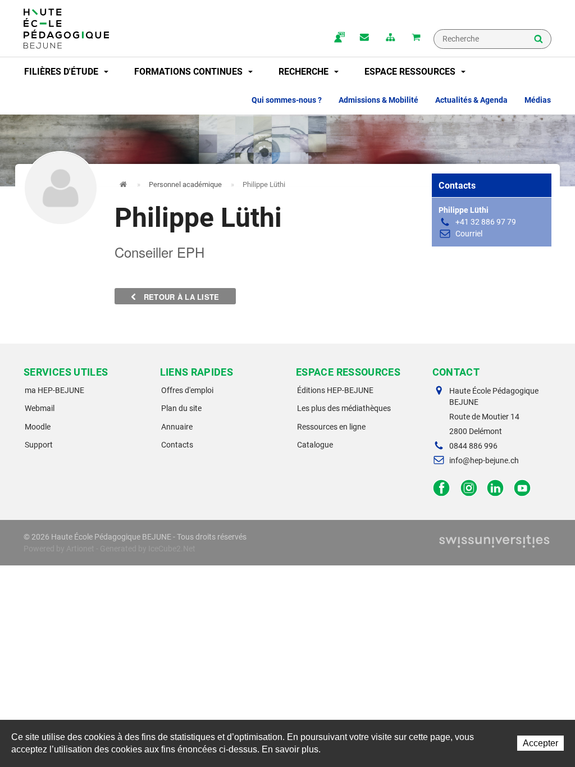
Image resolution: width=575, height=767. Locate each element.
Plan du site (181, 408)
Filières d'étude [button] (62, 71)
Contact (364, 38)
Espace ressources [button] (411, 71)
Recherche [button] (305, 71)
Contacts (177, 444)
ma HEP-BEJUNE (54, 390)
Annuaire (177, 426)
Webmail (39, 408)
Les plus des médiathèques (344, 408)
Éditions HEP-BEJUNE (335, 390)
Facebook (441, 488)
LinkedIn (495, 488)
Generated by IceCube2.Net (147, 548)
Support (39, 444)
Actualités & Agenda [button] (471, 99)
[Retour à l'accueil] (66, 28)
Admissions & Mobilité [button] (378, 99)
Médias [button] (537, 99)
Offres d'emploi (187, 390)
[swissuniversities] (494, 543)
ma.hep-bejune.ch (338, 38)
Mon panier (416, 38)
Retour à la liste (181, 296)
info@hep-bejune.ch (484, 460)
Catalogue (315, 444)
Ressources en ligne (331, 426)
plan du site (390, 38)
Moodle (38, 426)
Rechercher (538, 40)
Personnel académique (185, 184)
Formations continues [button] (189, 71)
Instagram (468, 488)
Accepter (540, 743)
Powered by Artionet (59, 548)
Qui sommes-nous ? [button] (287, 99)
